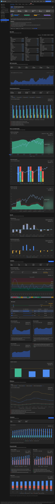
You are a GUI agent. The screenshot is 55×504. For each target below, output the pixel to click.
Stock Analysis (12, 4)
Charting (41, 1)
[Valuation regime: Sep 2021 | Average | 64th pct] (12, 297)
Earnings (23, 4)
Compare (33, 4)
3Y (12, 219)
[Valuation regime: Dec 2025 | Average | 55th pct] (46, 297)
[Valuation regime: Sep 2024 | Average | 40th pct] (36, 297)
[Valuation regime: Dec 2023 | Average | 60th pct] (30, 297)
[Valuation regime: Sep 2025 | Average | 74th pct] (44, 297)
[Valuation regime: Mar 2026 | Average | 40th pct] (48, 297)
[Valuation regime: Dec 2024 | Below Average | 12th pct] (38, 297)
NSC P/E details (51, 261)
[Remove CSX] (51, 313)
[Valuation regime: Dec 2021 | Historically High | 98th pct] (14, 297)
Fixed (50, 188)
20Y (16, 133)
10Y (13, 133)
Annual (47, 133)
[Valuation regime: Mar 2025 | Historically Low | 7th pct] (40, 297)
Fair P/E (48, 188)
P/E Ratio (16, 4)
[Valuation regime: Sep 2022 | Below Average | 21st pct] (20, 297)
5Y (11, 133)
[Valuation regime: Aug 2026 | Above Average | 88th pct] (52, 297)
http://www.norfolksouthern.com (28, 28)
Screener (38, 1)
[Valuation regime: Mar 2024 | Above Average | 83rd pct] (32, 297)
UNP (36, 28)
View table (50, 100)
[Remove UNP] (51, 315)
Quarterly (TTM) (50, 99)
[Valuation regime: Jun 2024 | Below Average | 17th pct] (34, 297)
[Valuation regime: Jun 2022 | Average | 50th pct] (18, 297)
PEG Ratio (20, 4)
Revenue (51, 133)
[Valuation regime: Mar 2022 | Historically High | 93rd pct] (16, 297)
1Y (11, 219)
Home (32, 1)
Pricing (44, 1)
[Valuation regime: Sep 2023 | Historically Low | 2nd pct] (28, 297)
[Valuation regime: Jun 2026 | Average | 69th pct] (50, 297)
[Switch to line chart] (14, 97)
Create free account (48, 1)
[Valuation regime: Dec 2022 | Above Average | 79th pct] (22, 297)
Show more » (33, 19)
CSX (34, 28)
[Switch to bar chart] (40, 97)
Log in (53, 1)
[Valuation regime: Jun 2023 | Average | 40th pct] (26, 297)
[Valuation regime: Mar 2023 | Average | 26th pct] (24, 297)
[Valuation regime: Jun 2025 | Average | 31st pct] (42, 297)
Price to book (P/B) (48, 269)
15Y (14, 133)
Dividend (26, 4)
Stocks (35, 1)
